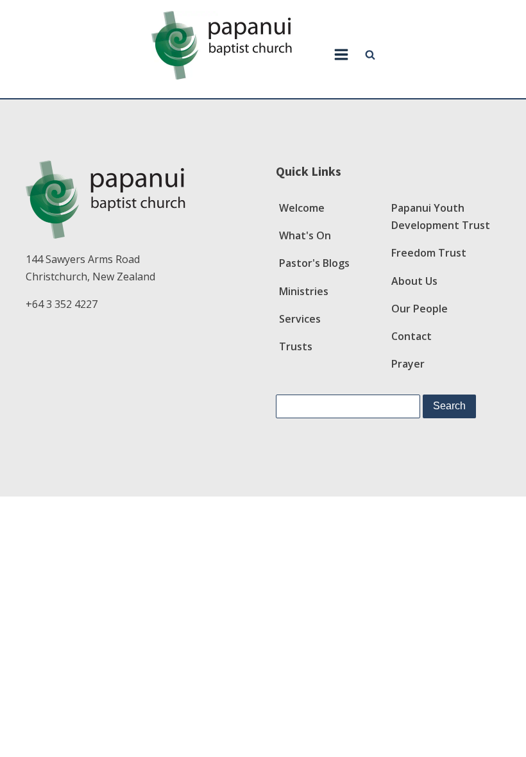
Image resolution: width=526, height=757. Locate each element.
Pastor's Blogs (314, 263)
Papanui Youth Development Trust (440, 216)
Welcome (302, 208)
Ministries (303, 291)
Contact (411, 336)
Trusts (295, 346)
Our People (419, 309)
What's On (305, 235)
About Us (414, 281)
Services (300, 319)
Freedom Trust (428, 253)
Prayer (408, 364)
